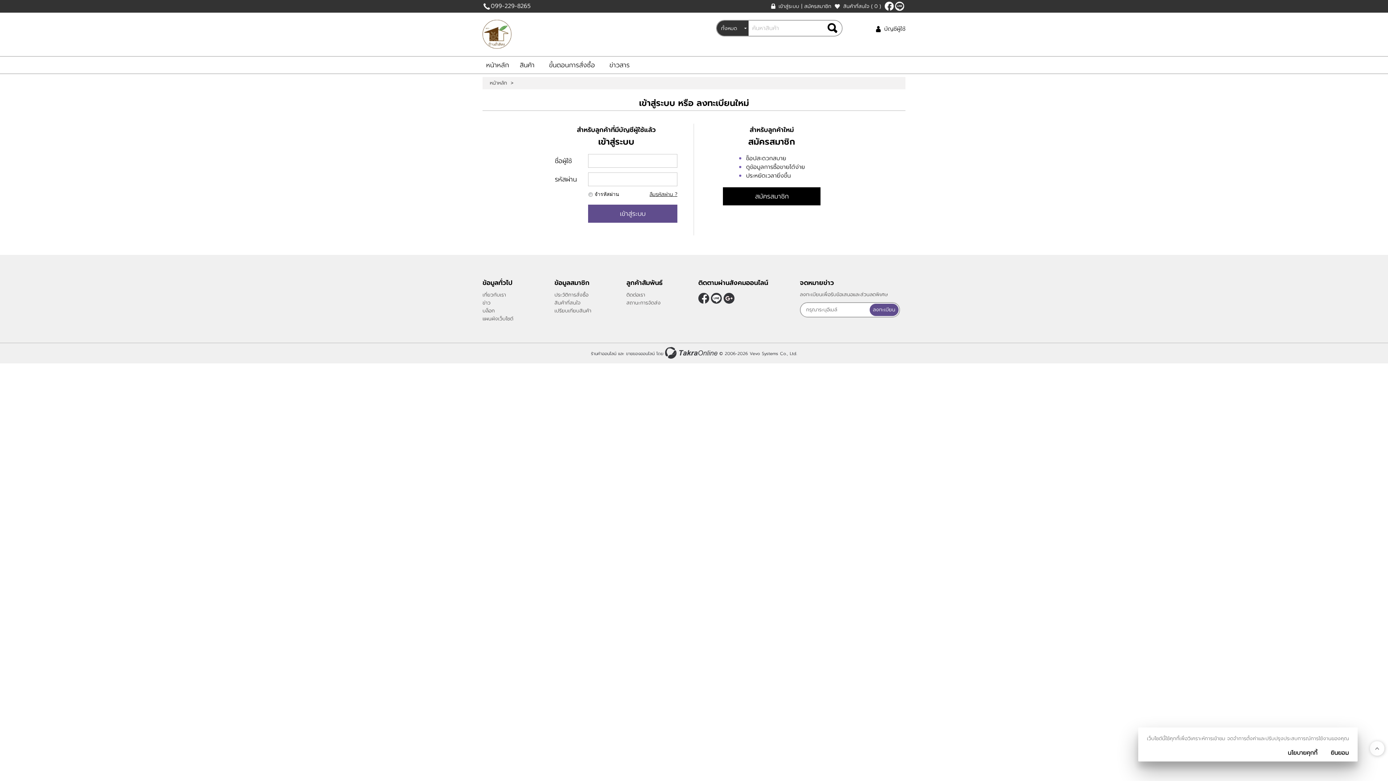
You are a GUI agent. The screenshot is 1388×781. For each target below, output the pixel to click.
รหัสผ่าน (566, 179)
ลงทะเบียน (884, 309)
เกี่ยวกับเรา (494, 295)
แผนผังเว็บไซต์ (498, 319)
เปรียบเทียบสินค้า (572, 311)
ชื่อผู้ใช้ (563, 161)
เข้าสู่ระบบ (789, 6)
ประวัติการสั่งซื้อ (571, 295)
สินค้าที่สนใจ (862, 6)
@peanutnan (899, 6)
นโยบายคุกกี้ (1303, 752)
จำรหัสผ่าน (607, 194)
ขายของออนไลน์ (640, 353)
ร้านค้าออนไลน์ (603, 353)
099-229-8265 (511, 6)
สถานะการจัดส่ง (643, 303)
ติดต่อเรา (635, 295)
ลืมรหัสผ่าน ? (663, 194)
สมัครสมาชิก (817, 6)
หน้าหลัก (497, 65)
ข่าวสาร (619, 65)
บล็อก (489, 311)
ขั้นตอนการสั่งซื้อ (572, 65)
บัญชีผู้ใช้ (894, 29)
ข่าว (486, 303)
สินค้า (527, 65)
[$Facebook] (889, 6)
